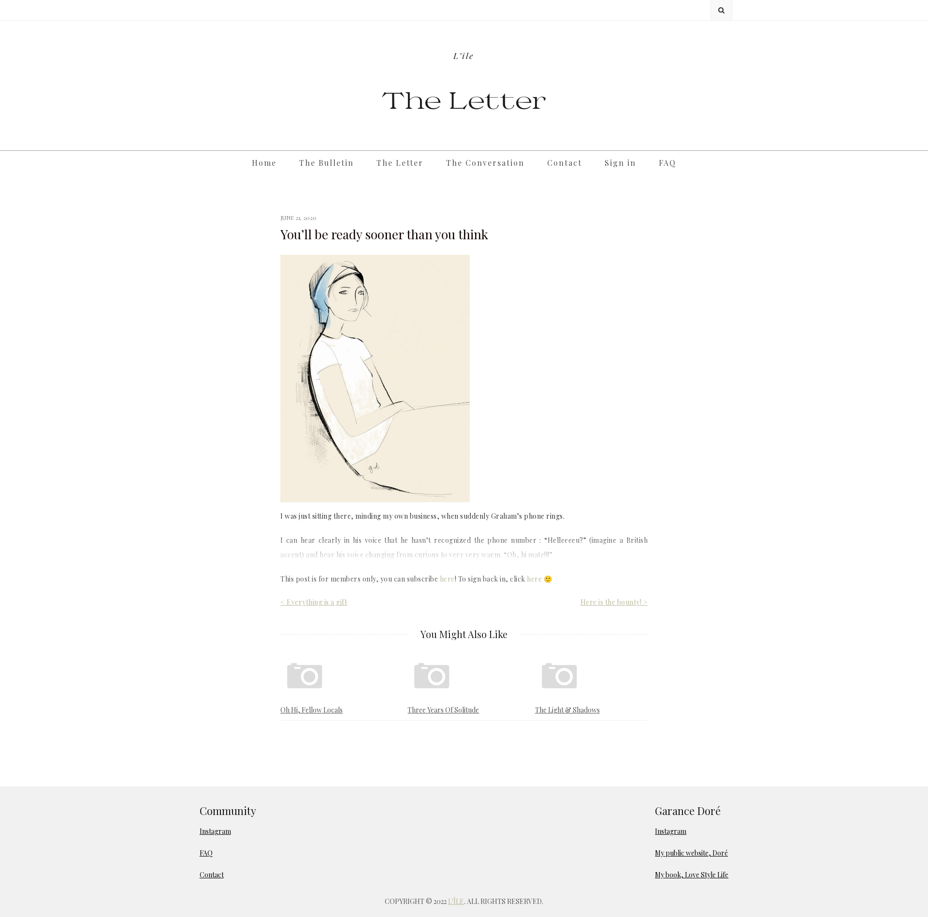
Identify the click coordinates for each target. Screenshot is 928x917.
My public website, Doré (691, 853)
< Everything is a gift (313, 602)
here (447, 578)
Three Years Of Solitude (443, 709)
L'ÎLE (456, 901)
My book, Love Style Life (691, 874)
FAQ (667, 163)
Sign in (620, 163)
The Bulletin (326, 163)
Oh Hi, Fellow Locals (311, 709)
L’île (464, 55)
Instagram (215, 831)
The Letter (464, 99)
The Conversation (485, 163)
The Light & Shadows (567, 709)
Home (264, 163)
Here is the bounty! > (614, 602)
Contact (564, 163)
